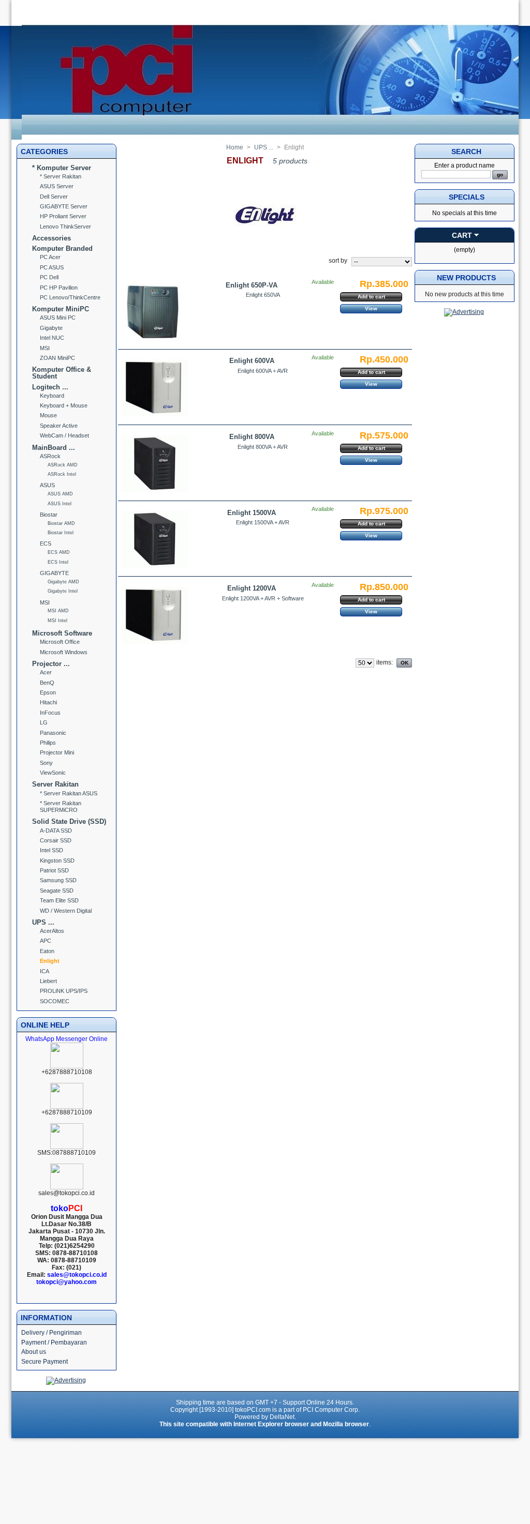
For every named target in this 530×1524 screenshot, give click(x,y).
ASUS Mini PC (58, 317)
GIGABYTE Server (63, 206)
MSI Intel (57, 620)
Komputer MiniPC (60, 309)
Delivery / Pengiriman (51, 1332)
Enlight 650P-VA (251, 285)
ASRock (50, 456)
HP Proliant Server (63, 216)
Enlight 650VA (263, 295)
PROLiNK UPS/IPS (63, 991)
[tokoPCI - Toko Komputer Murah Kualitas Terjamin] (270, 137)
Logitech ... (50, 387)
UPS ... (43, 922)
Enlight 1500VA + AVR (262, 522)
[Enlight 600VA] (154, 387)
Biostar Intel (60, 532)
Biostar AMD (61, 523)
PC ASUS (52, 267)
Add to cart (371, 296)
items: (384, 662)
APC (45, 941)
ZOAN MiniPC (57, 358)
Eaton (47, 951)
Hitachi (48, 702)
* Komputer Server (61, 168)
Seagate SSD (56, 890)
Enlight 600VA (251, 361)
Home (234, 147)
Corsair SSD (55, 840)
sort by (338, 260)
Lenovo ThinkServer (65, 226)
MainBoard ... (53, 447)
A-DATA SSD (56, 830)
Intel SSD (51, 850)
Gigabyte (51, 328)
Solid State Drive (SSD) (69, 821)
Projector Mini (57, 752)
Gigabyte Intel (63, 591)
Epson (48, 692)
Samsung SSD (58, 880)
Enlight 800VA (251, 437)
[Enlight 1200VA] (154, 615)
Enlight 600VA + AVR (263, 371)
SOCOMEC (54, 1001)
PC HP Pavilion (59, 287)
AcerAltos (52, 931)
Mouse (48, 415)
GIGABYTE (54, 573)
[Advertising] (66, 1380)
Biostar (48, 514)
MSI (45, 348)
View (371, 308)
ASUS (47, 485)
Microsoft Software (62, 633)
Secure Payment (44, 1361)
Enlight (50, 961)
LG (44, 722)
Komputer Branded (62, 248)
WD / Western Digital (66, 911)
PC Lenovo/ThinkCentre (70, 297)
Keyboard (52, 396)
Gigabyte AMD (63, 581)
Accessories (51, 238)
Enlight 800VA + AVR (263, 447)
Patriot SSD (54, 870)
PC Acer (50, 257)
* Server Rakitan (60, 176)
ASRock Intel (62, 474)
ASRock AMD (63, 464)
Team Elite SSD (59, 900)
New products (466, 278)
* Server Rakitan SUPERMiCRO (60, 806)
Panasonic (53, 733)
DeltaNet (282, 1417)
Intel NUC (52, 338)
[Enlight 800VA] (154, 463)
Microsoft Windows (63, 652)
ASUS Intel (59, 503)
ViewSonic (53, 772)
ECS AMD (59, 552)
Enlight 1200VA (251, 588)
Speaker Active (59, 426)
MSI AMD (58, 610)
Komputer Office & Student (61, 373)
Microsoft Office (60, 642)
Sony (46, 763)
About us (33, 1351)
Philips (48, 743)
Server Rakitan (55, 784)
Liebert (48, 981)
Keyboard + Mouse (63, 405)
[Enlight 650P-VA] (154, 312)
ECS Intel (58, 562)
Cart (462, 235)
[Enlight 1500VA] (154, 539)
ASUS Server (56, 186)
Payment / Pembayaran (54, 1342)
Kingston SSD (57, 860)
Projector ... (51, 664)
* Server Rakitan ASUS (68, 793)
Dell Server (54, 196)
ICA (44, 971)
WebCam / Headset (64, 435)
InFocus (50, 713)
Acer (46, 672)
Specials (466, 197)
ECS (45, 543)
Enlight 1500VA (251, 513)
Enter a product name (464, 165)
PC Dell (49, 277)
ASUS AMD (60, 493)
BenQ (47, 683)
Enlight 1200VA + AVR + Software (263, 598)
